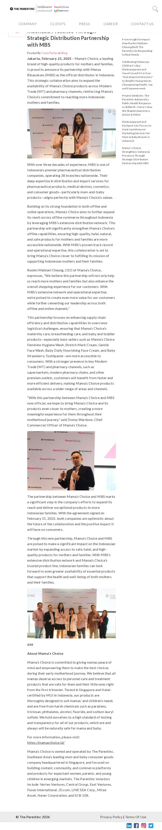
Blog (64, 53)
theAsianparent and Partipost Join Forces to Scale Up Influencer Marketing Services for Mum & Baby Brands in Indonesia (136, 131)
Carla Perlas (50, 53)
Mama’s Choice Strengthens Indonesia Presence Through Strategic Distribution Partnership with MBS (136, 155)
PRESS (84, 24)
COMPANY (27, 24)
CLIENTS (58, 24)
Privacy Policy (111, 817)
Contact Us (142, 24)
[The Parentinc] (40, 8)
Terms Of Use (135, 817)
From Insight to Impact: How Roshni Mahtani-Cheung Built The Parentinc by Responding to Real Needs (137, 47)
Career (111, 24)
